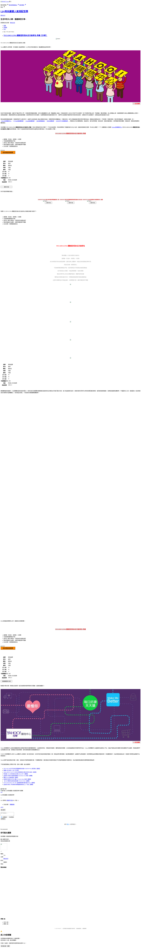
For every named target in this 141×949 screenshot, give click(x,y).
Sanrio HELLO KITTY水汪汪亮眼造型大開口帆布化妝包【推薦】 (20, 772)
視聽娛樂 (12, 804)
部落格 (5, 27)
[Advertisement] (70, 892)
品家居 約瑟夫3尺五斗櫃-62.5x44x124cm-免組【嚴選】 (18, 779)
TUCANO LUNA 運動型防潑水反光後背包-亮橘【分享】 (25, 35)
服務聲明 (84, 928)
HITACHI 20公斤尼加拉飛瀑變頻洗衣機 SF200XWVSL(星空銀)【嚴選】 (22, 768)
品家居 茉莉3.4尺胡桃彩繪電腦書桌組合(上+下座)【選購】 (19, 784)
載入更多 (3, 809)
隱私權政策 (78, 928)
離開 (8, 946)
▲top (2, 807)
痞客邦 (8, 800)
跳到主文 (3, 15)
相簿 (5, 25)
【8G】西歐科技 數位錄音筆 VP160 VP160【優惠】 (17, 781)
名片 (5, 29)
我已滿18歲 (3, 946)
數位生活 (12, 22)
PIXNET (59, 928)
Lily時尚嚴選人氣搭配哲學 (14, 11)
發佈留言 (3, 818)
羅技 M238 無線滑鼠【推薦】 (11, 777)
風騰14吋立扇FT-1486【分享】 (11, 770)
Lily (1, 792)
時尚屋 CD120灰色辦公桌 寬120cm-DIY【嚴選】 (16, 774)
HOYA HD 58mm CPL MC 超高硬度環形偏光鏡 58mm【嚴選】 (19, 782)
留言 (11, 800)
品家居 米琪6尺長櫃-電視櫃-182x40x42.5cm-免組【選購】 (18, 775)
